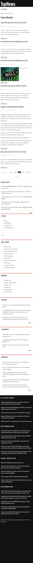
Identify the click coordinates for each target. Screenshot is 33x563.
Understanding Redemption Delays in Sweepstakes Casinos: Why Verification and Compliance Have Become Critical (15, 374)
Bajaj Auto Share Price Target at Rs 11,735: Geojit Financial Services (16, 421)
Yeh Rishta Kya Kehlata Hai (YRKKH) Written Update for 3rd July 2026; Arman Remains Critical (15, 502)
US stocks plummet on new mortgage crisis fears (14, 41)
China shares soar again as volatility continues (13, 86)
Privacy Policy (7, 263)
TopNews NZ (7, 287)
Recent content (8, 292)
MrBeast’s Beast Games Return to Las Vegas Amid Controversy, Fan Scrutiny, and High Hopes (16, 481)
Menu (5, 9)
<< (2, 172)
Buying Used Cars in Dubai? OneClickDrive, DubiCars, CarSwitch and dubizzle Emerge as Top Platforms (16, 408)
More (31, 212)
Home (2, 13)
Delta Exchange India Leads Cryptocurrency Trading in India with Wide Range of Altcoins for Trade (16, 437)
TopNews (8, 3)
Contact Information (9, 253)
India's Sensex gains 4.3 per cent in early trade (13, 152)
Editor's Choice (7, 247)
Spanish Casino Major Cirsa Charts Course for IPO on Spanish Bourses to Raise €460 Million (15, 472)
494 (15, 172)
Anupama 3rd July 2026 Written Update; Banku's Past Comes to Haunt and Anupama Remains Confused (15, 513)
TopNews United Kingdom (10, 282)
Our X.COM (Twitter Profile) (10, 251)
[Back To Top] (30, 561)
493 (11, 172)
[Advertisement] (16, 542)
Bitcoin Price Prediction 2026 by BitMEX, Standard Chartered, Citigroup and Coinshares (15, 442)
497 (27, 172)
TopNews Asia (7, 280)
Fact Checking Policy (9, 265)
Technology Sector (8, 227)
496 (23, 172)
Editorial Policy (7, 258)
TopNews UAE (7, 285)
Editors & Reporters (9, 256)
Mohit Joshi (5, 64)
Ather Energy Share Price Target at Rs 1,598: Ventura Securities (15, 413)
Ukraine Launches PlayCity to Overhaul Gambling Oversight (14, 476)
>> (17, 176)
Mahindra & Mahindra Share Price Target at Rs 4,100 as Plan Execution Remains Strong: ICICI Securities (15, 403)
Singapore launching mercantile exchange (12, 107)
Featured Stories (8, 225)
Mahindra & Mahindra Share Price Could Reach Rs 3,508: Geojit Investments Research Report (15, 417)
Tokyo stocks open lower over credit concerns (13, 23)
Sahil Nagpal (5, 26)
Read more (4, 38)
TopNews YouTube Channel (11, 249)
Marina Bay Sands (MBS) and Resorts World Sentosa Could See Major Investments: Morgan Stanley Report (15, 467)
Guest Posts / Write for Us (10, 260)
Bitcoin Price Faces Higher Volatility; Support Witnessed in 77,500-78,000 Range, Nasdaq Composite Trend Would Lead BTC (16, 452)
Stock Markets (7, 223)
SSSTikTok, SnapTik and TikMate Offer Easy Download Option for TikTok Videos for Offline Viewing (15, 507)
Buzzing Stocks (8, 289)
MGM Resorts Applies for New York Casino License (12, 463)
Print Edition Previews (9, 267)
